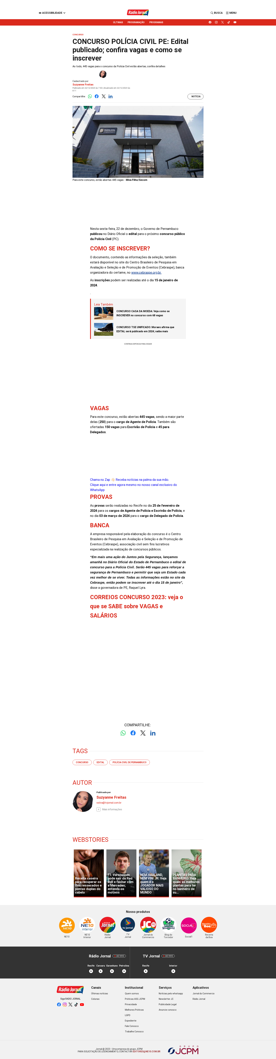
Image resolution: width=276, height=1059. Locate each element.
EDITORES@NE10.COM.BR (146, 1051)
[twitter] (222, 22)
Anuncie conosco (167, 1010)
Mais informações (112, 809)
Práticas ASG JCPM (135, 999)
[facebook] (210, 22)
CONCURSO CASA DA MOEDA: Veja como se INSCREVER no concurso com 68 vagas (143, 313)
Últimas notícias (99, 993)
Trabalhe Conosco (134, 1031)
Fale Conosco (132, 1026)
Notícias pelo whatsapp (171, 993)
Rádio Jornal (199, 999)
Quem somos (132, 993)
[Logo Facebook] (97, 96)
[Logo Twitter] (103, 96)
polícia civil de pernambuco (129, 762)
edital (100, 762)
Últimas (118, 22)
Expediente (130, 1020)
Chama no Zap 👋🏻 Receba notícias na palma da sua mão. (133, 485)
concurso (82, 762)
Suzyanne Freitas (83, 84)
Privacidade (131, 1004)
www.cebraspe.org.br (146, 272)
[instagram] (216, 22)
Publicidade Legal (167, 1004)
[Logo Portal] (138, 13)
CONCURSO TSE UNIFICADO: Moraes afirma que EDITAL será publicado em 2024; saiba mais (145, 329)
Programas (156, 22)
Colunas (95, 999)
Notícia (196, 96)
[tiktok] (228, 22)
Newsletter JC (166, 999)
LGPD (127, 1015)
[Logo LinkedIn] (110, 96)
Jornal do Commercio (204, 993)
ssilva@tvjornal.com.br (108, 802)
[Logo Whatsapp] (90, 96)
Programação (136, 22)
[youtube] (235, 22)
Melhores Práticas (134, 1010)
